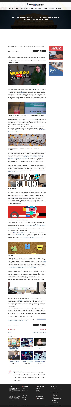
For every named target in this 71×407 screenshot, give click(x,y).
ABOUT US (46, 405)
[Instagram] (53, 402)
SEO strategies (21, 92)
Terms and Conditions (39, 395)
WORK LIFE (24, 399)
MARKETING (24, 397)
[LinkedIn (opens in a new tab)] (60, 5)
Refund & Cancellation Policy (40, 391)
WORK (54, 405)
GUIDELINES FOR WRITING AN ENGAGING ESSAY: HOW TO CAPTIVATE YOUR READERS (14, 348)
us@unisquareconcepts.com (57, 398)
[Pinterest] (55, 402)
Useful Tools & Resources (40, 396)
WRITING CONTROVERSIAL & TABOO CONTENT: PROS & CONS (40, 348)
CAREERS (56, 405)
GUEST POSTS (24, 395)
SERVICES (50, 405)
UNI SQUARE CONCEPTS (13, 46)
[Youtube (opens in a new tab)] (62, 5)
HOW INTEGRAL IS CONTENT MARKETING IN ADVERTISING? (40, 361)
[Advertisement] (35, 36)
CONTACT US (61, 405)
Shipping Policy (38, 392)
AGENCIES (23, 388)
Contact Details (38, 389)
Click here (44, 261)
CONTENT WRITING (22, 46)
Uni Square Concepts (25, 405)
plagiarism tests (20, 234)
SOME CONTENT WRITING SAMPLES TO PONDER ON (14, 361)
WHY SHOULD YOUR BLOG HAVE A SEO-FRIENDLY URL (27, 361)
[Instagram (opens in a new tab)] (58, 5)
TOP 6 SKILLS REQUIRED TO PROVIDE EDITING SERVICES (27, 348)
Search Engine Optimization (20, 91)
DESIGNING (24, 392)
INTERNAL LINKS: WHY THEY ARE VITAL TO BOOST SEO (19, 197)
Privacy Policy (38, 390)
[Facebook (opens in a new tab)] (54, 5)
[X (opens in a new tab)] (52, 5)
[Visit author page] (10, 372)
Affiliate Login (38, 388)
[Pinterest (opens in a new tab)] (56, 5)
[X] (50, 402)
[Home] (19, 21)
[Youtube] (57, 402)
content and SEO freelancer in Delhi (16, 232)
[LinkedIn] (54, 402)
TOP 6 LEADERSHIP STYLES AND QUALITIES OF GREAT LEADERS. (23, 267)
